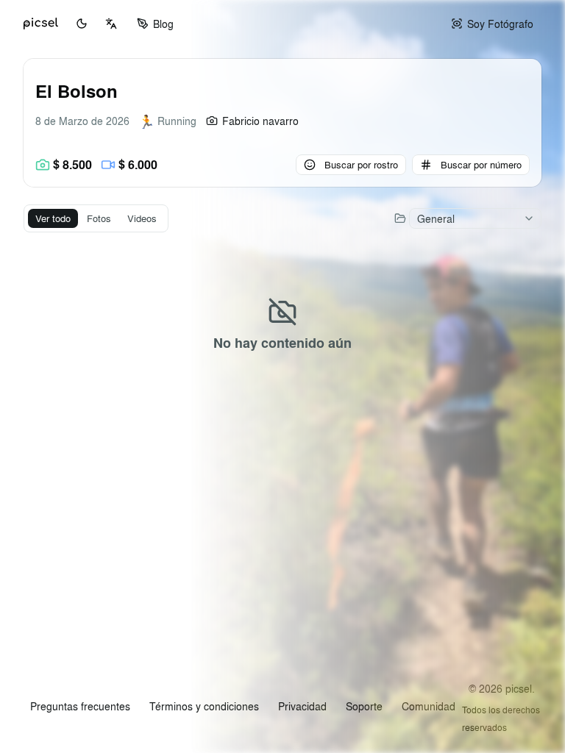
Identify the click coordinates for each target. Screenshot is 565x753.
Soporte (364, 706)
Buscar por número (481, 164)
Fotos (99, 218)
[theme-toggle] (81, 23)
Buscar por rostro (361, 164)
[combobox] (111, 23)
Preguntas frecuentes (80, 706)
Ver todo (53, 218)
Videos (142, 218)
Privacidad (302, 706)
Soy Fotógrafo (500, 23)
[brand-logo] (41, 23)
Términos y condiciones (204, 706)
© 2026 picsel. (502, 688)
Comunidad (428, 706)
